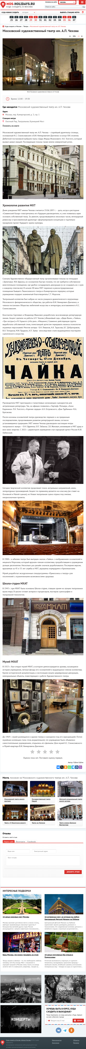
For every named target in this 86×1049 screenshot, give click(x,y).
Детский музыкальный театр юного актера (70, 800)
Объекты (76, 1040)
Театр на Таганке (38, 823)
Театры (25, 26)
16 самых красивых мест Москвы (16, 917)
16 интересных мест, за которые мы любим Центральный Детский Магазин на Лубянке (62, 918)
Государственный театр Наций (41, 800)
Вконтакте (20, 841)
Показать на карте (11, 125)
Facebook (31, 841)
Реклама (76, 1043)
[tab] (9, 841)
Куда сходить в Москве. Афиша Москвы (18, 1040)
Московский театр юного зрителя (14, 800)
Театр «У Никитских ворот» (15, 823)
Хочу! (79, 1020)
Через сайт (8, 841)
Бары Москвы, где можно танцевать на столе (20, 955)
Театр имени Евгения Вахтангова (67, 824)
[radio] (31, 752)
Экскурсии (55, 1043)
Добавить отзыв (73, 872)
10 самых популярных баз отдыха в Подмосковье (59, 956)
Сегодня (25, 12)
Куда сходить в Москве (19, 7)
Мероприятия (56, 1040)
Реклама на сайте (51, 2)
